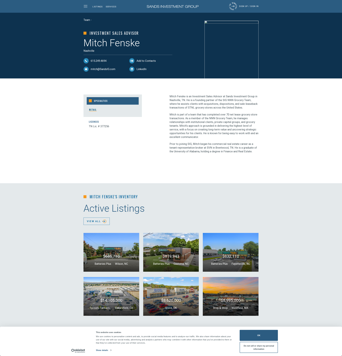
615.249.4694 (98, 60)
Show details (102, 350)
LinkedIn (141, 69)
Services (111, 6)
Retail (93, 109)
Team (86, 20)
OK (258, 335)
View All (94, 221)
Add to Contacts (146, 60)
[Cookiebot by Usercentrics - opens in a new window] (78, 351)
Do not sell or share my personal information (259, 347)
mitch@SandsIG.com (103, 69)
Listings (98, 6)
